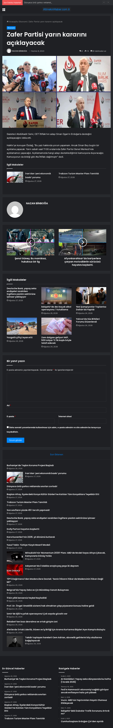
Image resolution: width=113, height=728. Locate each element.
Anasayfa (13, 21)
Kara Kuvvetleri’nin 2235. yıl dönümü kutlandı (31, 537)
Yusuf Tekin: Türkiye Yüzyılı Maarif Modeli (28, 544)
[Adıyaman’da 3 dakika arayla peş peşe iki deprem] (15, 569)
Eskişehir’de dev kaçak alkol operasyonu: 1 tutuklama (56, 308)
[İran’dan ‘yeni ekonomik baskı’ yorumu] (15, 177)
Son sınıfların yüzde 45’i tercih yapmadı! (28, 510)
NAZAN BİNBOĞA (19, 51)
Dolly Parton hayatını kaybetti (23, 529)
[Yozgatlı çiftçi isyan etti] (22, 326)
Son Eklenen (56, 454)
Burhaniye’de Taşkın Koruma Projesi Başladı (30, 465)
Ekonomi (23, 21)
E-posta (11, 416)
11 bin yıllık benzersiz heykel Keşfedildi (27, 597)
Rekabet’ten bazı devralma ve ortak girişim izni (32, 621)
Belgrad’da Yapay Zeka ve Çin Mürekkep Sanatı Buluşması (38, 589)
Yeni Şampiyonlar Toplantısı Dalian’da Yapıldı (91, 308)
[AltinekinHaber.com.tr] (56, 9)
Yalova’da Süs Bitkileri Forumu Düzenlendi (88, 320)
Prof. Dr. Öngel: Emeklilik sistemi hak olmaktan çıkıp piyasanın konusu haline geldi (50, 605)
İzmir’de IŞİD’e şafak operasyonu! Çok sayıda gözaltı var (37, 613)
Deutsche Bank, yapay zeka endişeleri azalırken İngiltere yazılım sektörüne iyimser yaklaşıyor (21, 292)
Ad (9, 405)
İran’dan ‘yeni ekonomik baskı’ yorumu (45, 473)
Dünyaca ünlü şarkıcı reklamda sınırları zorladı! (45, 2)
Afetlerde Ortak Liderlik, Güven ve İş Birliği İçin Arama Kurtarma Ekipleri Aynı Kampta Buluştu (56, 629)
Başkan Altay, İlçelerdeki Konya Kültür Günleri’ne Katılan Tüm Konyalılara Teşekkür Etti (53, 494)
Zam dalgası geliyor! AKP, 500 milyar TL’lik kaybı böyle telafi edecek (56, 340)
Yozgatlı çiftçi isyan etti (20, 337)
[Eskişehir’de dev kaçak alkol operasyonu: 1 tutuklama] (56, 295)
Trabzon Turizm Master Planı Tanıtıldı (79, 173)
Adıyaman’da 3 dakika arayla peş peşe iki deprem (52, 565)
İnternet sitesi (65, 416)
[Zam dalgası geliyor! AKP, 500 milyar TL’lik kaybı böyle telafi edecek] (56, 326)
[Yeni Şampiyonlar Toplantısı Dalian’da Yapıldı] (91, 295)
